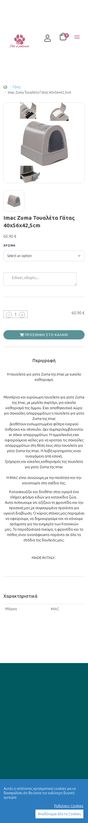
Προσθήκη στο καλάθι (46, 335)
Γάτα (17, 87)
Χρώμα (9, 245)
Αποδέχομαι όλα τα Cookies (59, 814)
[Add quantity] (22, 315)
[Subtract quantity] (9, 315)
